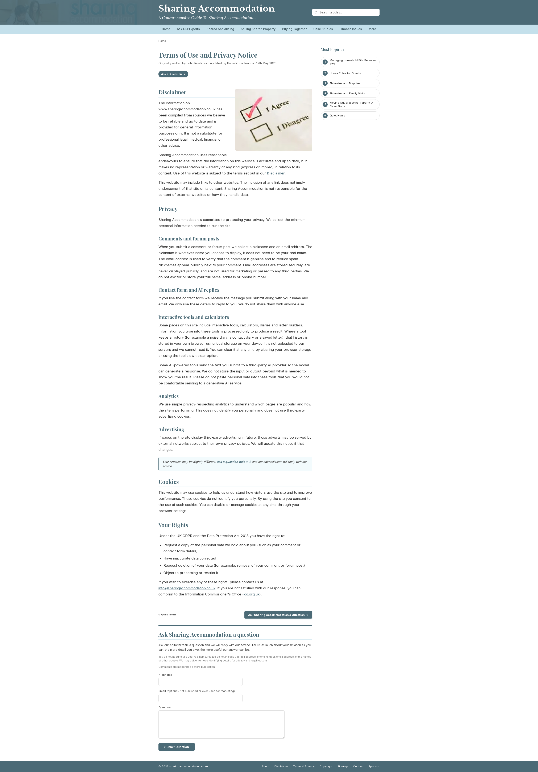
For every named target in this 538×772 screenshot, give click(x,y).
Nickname (165, 674)
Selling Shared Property (258, 29)
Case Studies (323, 29)
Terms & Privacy (304, 766)
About (265, 766)
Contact (358, 766)
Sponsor (374, 766)
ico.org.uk (252, 594)
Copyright (326, 766)
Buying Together (294, 29)
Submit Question (176, 747)
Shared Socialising (220, 29)
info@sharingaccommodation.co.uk (186, 588)
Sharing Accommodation (216, 8)
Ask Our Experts (188, 29)
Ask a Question (171, 74)
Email (196, 691)
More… (374, 29)
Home (166, 29)
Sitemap (343, 766)
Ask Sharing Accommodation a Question (276, 614)
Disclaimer (281, 766)
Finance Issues (351, 29)
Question (164, 707)
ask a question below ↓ (234, 461)
